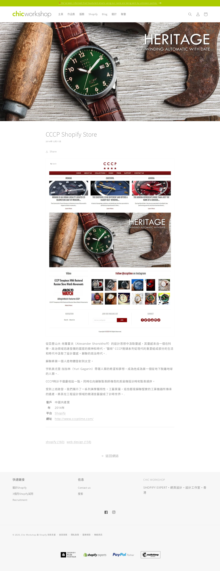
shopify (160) (55, 442)
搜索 (80, 494)
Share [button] (53, 151)
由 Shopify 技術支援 (46, 534)
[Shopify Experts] (95, 554)
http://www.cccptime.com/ (74, 419)
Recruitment (20, 500)
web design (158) (79, 442)
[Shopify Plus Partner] (68, 554)
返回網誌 (112, 456)
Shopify (60, 413)
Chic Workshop (28, 534)
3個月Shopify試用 (23, 494)
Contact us (84, 487)
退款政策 (63, 534)
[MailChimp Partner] (150, 554)
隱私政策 (75, 534)
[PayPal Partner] (123, 554)
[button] (190, 14)
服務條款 (86, 534)
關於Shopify (20, 487)
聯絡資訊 (98, 534)
